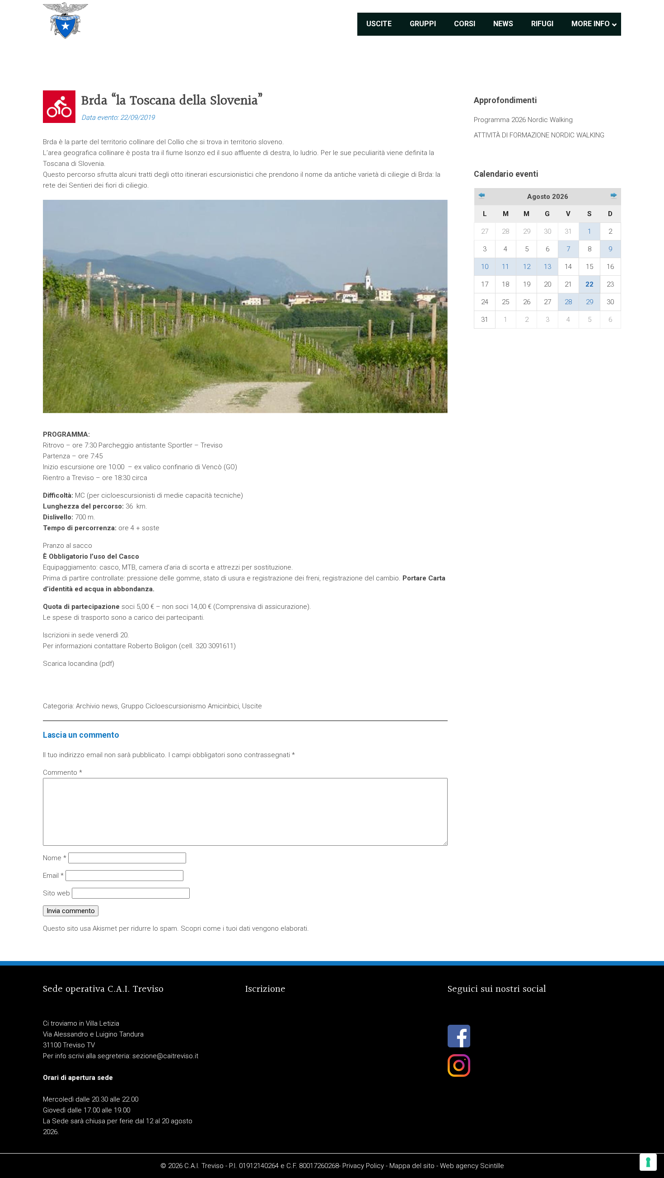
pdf (107, 664)
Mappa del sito (412, 1166)
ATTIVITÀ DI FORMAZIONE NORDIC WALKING (539, 135)
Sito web (56, 893)
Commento (62, 772)
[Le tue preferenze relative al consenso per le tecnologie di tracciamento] (648, 1162)
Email (53, 876)
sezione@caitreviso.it (165, 1056)
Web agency (459, 1166)
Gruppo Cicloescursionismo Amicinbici (180, 706)
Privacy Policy (363, 1166)
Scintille (492, 1166)
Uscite (252, 706)
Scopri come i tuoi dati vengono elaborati (244, 928)
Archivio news (97, 706)
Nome (54, 858)
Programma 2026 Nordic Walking (523, 120)
